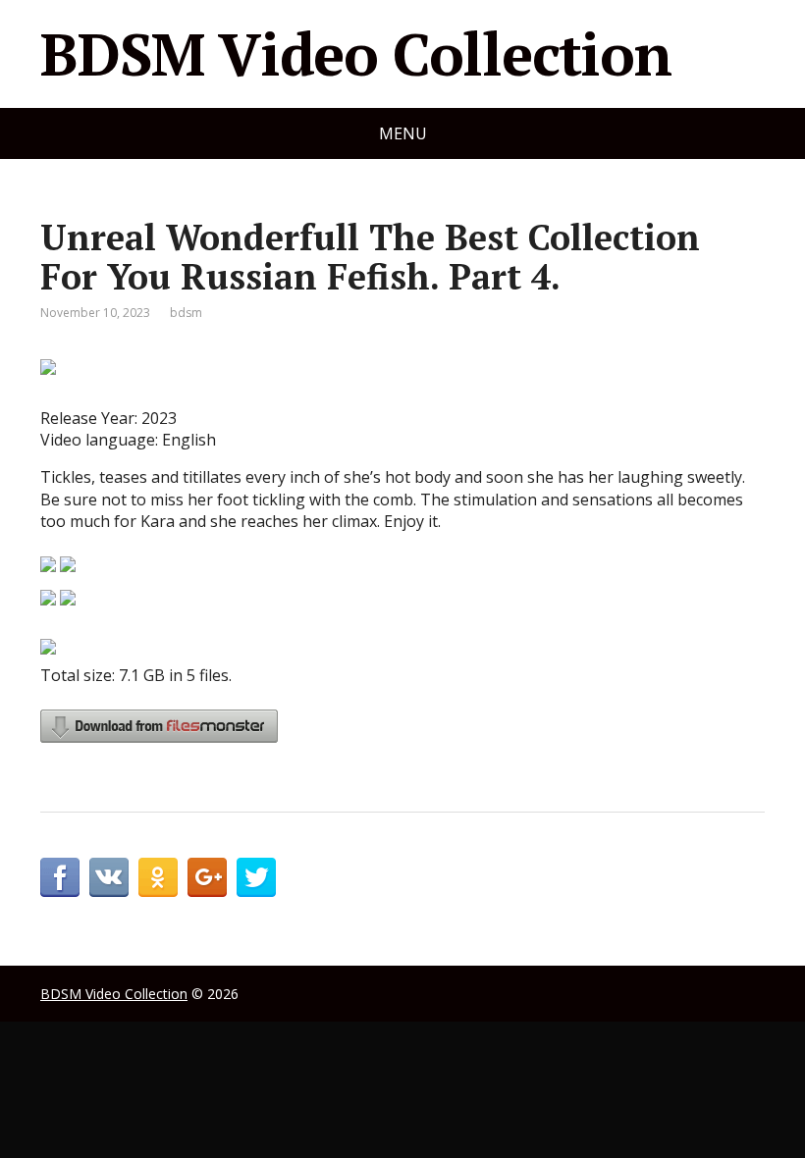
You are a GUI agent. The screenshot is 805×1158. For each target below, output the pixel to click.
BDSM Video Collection (355, 54)
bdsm (186, 312)
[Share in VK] (109, 877)
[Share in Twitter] (256, 877)
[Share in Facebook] (60, 877)
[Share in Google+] (207, 877)
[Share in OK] (158, 877)
